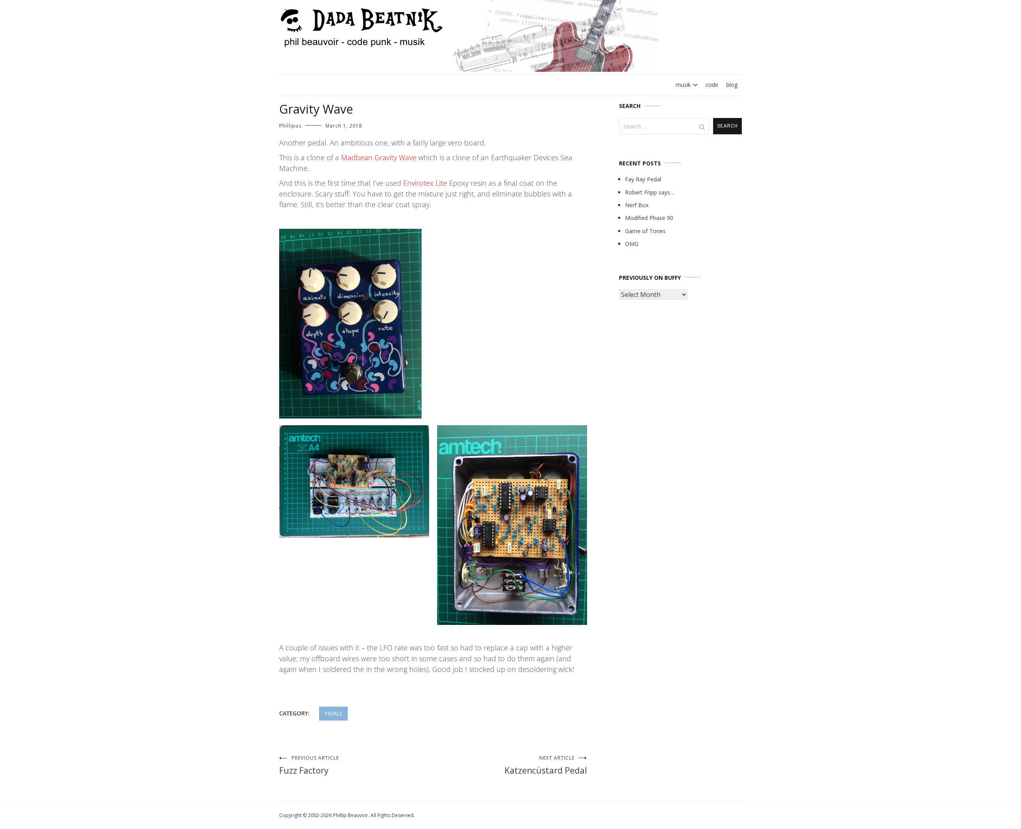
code (712, 84)
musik (683, 84)
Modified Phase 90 (649, 218)
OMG (632, 244)
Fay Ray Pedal (643, 179)
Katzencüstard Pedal (546, 765)
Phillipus (290, 125)
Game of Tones (645, 231)
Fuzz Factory (309, 765)
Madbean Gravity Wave (378, 157)
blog (731, 84)
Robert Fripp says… (649, 192)
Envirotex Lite (425, 183)
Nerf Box (636, 205)
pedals (333, 713)
